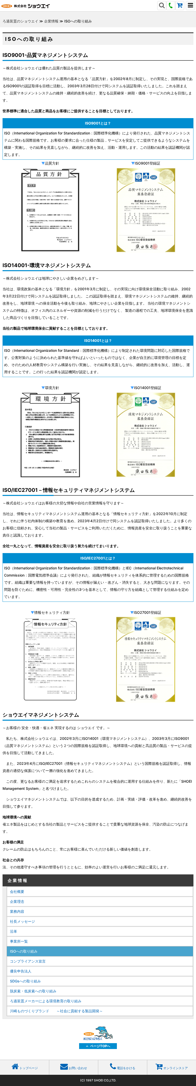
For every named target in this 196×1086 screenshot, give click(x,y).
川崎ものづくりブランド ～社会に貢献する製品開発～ (56, 1011)
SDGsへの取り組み (25, 981)
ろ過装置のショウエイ (20, 21)
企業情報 (51, 21)
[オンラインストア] (179, 6)
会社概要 (17, 891)
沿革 (13, 931)
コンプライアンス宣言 (28, 961)
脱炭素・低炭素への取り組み (33, 991)
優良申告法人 (20, 971)
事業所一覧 (19, 941)
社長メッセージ (22, 921)
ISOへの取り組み (24, 951)
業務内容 (17, 911)
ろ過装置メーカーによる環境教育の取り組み (45, 1001)
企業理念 (17, 901)
